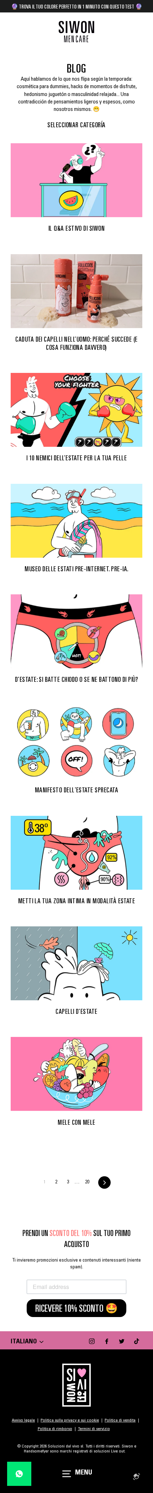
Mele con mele (76, 1122)
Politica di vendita (120, 1420)
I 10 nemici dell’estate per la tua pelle (76, 458)
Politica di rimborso (55, 1429)
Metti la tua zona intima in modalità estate (76, 901)
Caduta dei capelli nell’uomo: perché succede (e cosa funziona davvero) (76, 343)
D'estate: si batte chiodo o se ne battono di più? (76, 679)
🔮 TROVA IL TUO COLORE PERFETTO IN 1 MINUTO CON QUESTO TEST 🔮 (76, 6)
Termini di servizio (94, 1429)
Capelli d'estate (76, 1011)
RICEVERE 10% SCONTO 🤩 (76, 1308)
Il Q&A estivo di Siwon (76, 228)
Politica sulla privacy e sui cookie (70, 1420)
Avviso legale (23, 1420)
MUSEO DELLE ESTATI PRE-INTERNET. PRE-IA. (76, 569)
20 (87, 1182)
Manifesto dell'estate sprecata (76, 790)
